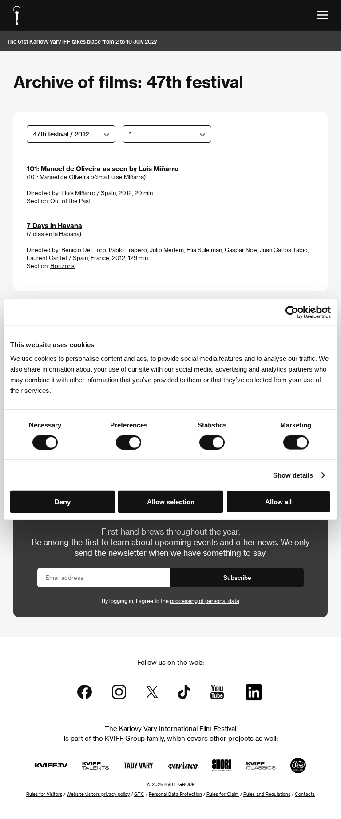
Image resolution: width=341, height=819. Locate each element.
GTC (139, 794)
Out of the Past (70, 200)
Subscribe (237, 577)
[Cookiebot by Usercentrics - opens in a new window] (292, 312)
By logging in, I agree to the (170, 601)
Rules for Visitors (44, 794)
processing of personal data (204, 601)
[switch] (128, 442)
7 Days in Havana (54, 225)
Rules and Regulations (266, 794)
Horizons (62, 265)
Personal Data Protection (175, 794)
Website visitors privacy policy (98, 794)
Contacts (305, 794)
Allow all (278, 502)
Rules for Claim (222, 794)
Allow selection (170, 502)
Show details (293, 475)
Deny (63, 502)
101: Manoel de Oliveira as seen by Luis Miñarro (102, 168)
